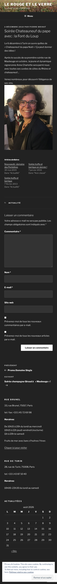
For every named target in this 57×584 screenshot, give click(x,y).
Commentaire (12, 231)
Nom (7, 272)
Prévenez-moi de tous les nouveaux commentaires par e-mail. (22, 323)
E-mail (8, 287)
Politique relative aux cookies (21, 572)
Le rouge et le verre (28, 4)
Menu (30, 16)
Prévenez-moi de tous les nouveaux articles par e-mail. (26, 337)
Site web (8, 302)
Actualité (14, 203)
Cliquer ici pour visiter (15, 447)
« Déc (14, 551)
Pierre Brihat (38, 27)
